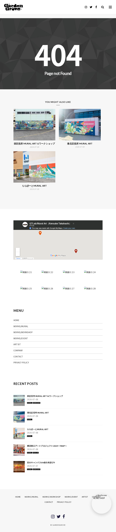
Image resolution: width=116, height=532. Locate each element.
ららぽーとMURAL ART (34, 185)
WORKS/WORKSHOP (23, 332)
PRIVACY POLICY (21, 362)
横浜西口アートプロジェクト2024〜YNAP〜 (47, 445)
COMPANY (18, 350)
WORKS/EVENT (20, 338)
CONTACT (18, 356)
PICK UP (35, 452)
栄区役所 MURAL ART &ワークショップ (34, 143)
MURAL (29, 403)
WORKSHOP (36, 403)
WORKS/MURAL (20, 326)
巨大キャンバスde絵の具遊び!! (41, 462)
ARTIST (17, 344)
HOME (16, 320)
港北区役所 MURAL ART (79, 143)
